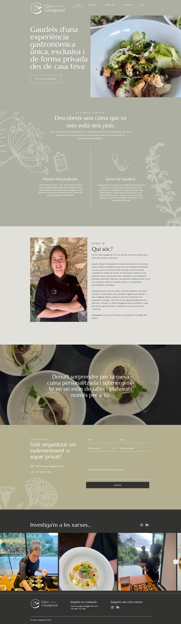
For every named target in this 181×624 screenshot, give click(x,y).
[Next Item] (175, 561)
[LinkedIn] (147, 525)
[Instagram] (141, 525)
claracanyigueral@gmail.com (49, 466)
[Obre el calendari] (114, 448)
